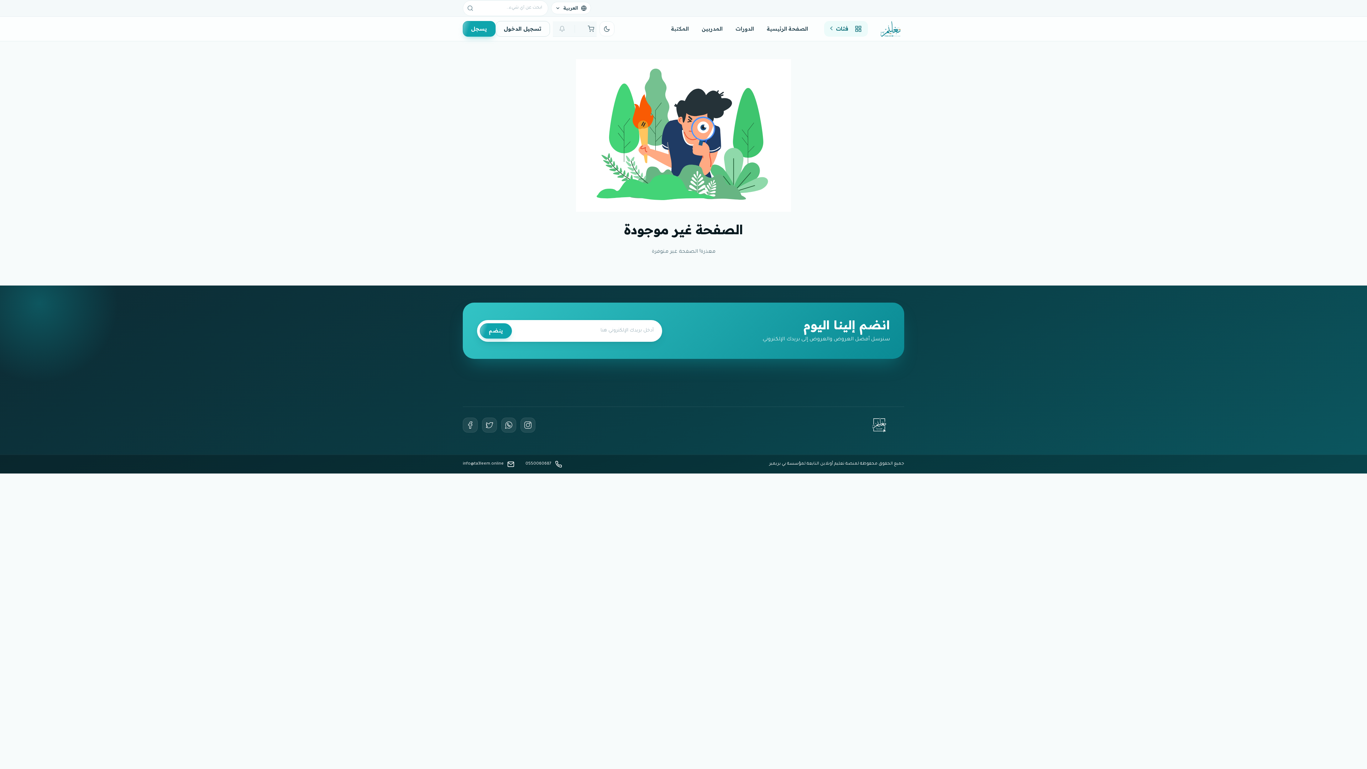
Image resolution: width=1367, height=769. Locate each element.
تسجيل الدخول (522, 28)
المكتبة (680, 28)
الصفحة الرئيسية (787, 28)
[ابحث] (470, 8)
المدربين (712, 28)
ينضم (496, 330)
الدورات (744, 28)
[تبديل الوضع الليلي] (606, 28)
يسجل (479, 28)
